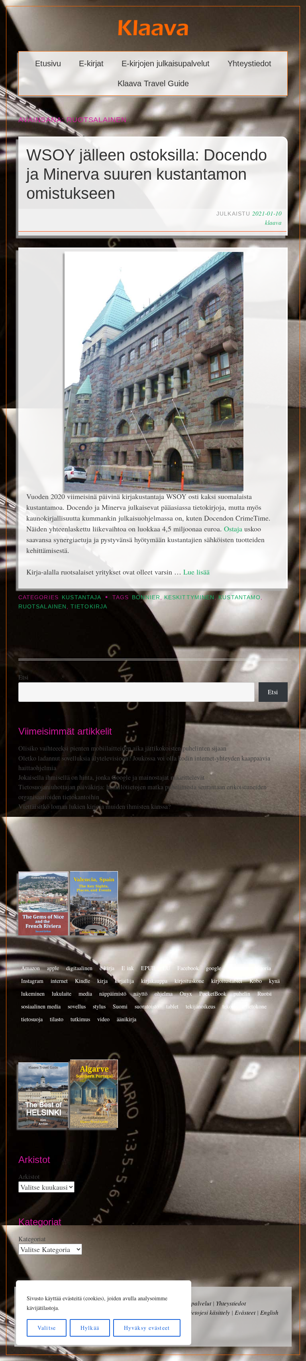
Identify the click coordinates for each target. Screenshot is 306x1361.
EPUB (148, 968)
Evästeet (245, 1312)
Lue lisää (196, 571)
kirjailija (124, 981)
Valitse (46, 1327)
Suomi (120, 1006)
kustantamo (239, 597)
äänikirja (126, 1019)
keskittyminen (189, 597)
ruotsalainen (42, 607)
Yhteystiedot (249, 63)
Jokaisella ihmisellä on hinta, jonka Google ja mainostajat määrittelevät (111, 777)
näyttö (140, 993)
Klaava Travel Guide (153, 83)
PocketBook (212, 993)
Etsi (23, 677)
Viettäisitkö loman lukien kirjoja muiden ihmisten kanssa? (94, 806)
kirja (102, 981)
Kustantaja (81, 597)
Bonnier (146, 597)
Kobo (255, 981)
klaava (273, 222)
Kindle (82, 981)
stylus (99, 1006)
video (103, 1019)
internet (59, 981)
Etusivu (48, 63)
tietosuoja (32, 1019)
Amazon (30, 968)
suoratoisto (147, 1006)
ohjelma (164, 993)
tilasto (56, 1019)
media (85, 993)
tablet (172, 1006)
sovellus (77, 1006)
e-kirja (107, 968)
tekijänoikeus (200, 1006)
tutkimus (80, 1019)
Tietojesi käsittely (208, 1312)
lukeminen (33, 993)
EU (166, 968)
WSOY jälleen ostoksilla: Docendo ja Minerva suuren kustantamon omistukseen (146, 174)
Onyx (186, 993)
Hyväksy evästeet (147, 1327)
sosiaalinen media (41, 1006)
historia (262, 968)
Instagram (32, 981)
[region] (103, 1312)
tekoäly (230, 1006)
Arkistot (29, 1176)
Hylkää (89, 1327)
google (213, 968)
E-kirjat (91, 63)
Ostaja (233, 528)
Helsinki (237, 968)
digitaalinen (79, 968)
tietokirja (89, 607)
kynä (274, 981)
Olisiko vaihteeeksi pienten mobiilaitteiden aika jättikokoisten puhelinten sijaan (122, 748)
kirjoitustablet (226, 981)
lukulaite (61, 993)
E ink (128, 968)
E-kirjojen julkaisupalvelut (166, 63)
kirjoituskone (189, 981)
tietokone (256, 1006)
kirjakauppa (154, 981)
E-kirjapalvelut (192, 1303)
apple (53, 968)
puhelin (241, 993)
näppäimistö (112, 993)
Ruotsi (264, 993)
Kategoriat (32, 1238)
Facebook (188, 968)
